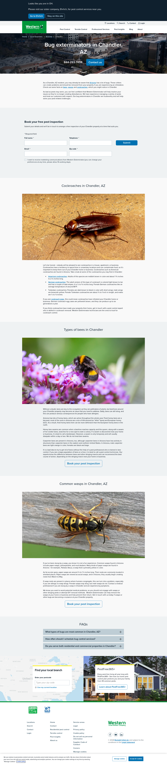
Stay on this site (55, 16)
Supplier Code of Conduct (80, 743)
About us (53, 740)
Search (122, 23)
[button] (83, 72)
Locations (111, 23)
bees (65, 87)
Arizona (49, 37)
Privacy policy (79, 729)
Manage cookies (80, 752)
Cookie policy (78, 733)
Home (24, 37)
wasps (70, 87)
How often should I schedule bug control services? (70, 639)
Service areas (79, 722)
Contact (133, 23)
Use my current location (47, 687)
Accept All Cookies (136, 759)
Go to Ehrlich (36, 16)
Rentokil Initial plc (122, 740)
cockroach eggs (57, 299)
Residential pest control (59, 729)
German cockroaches (57, 282)
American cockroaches (57, 276)
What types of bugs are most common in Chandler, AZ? (72, 632)
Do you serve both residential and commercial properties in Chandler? (80, 646)
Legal (75, 726)
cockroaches (82, 87)
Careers (76, 748)
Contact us (95, 62)
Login (142, 23)
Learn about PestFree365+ (112, 687)
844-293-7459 (73, 62)
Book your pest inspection (83, 463)
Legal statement (128, 742)
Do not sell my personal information (82, 737)
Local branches (36, 37)
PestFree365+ (106, 669)
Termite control (56, 733)
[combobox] (52, 682)
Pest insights (55, 737)
